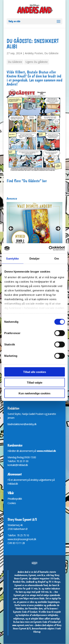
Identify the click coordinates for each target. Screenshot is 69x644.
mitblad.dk (13, 483)
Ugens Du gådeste (37, 62)
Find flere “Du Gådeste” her (27, 180)
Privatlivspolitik (15, 498)
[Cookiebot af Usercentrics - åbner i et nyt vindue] (49, 248)
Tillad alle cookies (34, 371)
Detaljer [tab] (34, 258)
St (9, 525)
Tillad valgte (34, 382)
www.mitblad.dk (46, 451)
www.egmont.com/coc (22, 625)
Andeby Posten (34, 53)
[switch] (59, 333)
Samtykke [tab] (12, 258)
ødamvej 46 (16, 525)
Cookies (12, 503)
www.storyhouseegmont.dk (22, 539)
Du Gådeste (51, 53)
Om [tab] (56, 258)
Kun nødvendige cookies (34, 393)
